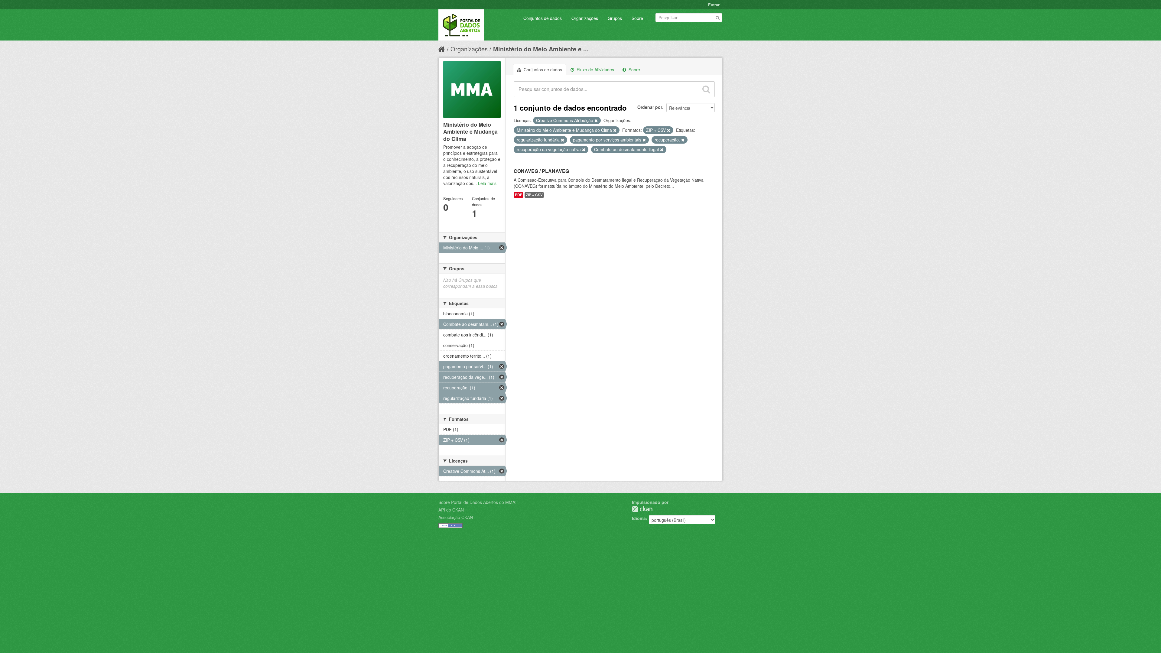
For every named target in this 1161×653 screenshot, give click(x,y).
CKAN (642, 509)
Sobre (637, 18)
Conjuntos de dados (542, 18)
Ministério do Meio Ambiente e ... (541, 48)
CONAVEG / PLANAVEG (541, 170)
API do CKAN (451, 510)
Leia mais (487, 183)
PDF (518, 194)
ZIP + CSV (534, 194)
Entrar (714, 5)
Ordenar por (649, 107)
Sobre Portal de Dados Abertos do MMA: (477, 502)
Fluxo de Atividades (594, 70)
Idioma (639, 518)
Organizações (584, 18)
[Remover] (596, 120)
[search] (706, 89)
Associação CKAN (455, 517)
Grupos (615, 18)
